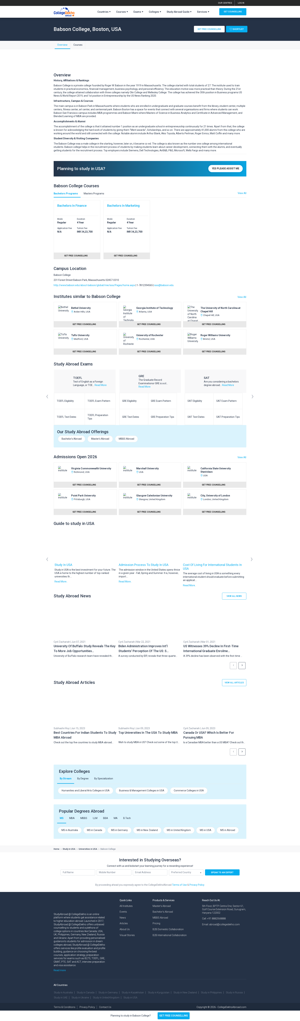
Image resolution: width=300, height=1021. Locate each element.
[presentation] (47, 401)
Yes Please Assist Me (225, 168)
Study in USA (63, 565)
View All (242, 297)
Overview (62, 44)
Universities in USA (88, 849)
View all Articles (234, 682)
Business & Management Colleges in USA (141, 790)
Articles (124, 923)
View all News (234, 596)
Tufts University (80, 335)
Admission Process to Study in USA (143, 565)
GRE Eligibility (129, 401)
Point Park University (83, 495)
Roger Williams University (215, 335)
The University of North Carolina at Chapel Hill (220, 310)
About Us (125, 929)
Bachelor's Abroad (72, 438)
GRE (141, 376)
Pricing (156, 923)
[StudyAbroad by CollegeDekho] (64, 11)
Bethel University (81, 308)
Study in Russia (234, 992)
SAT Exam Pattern (226, 401)
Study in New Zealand (185, 992)
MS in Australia (69, 830)
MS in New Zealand (147, 830)
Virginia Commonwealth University (91, 468)
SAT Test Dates (196, 416)
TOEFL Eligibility (65, 401)
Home (56, 849)
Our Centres (225, 3)
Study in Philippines (211, 992)
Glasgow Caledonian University (154, 495)
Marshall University (147, 468)
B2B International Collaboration (170, 935)
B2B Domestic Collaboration (168, 929)
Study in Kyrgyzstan (158, 992)
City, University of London (215, 495)
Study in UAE (61, 997)
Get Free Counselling (209, 29)
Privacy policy (87, 1007)
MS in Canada (94, 830)
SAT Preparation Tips (228, 416)
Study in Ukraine (80, 997)
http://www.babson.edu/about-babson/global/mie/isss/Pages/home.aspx (94, 285)
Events (123, 911)
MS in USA (205, 830)
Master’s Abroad (162, 906)
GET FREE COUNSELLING (173, 1015)
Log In (241, 3)
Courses (77, 44)
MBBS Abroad (126, 438)
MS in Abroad (227, 830)
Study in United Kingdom (106, 997)
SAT (207, 378)
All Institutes (126, 906)
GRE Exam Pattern (161, 401)
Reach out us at (211, 900)
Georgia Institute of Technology (154, 308)
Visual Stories (127, 935)
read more (101, 385)
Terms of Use (179, 884)
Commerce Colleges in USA (189, 790)
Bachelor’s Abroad (163, 911)
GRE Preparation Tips (162, 416)
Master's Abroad (100, 438)
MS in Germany (119, 830)
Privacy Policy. (197, 884)
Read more (60, 970)
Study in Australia (63, 992)
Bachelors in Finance (72, 205)
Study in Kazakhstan (133, 992)
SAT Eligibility (195, 401)
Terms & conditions (64, 1007)
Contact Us (105, 1007)
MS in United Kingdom (179, 830)
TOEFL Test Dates (66, 416)
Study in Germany (108, 992)
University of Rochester (149, 335)
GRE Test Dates (130, 416)
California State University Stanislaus (216, 470)
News (123, 917)
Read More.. (61, 581)
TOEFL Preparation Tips (98, 417)
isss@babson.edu (164, 285)
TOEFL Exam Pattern (99, 401)
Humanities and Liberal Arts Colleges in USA (86, 790)
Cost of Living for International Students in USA (212, 566)
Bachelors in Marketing (123, 205)
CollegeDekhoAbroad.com (232, 1007)
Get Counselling (233, 11)
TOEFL (77, 378)
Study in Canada (85, 992)
